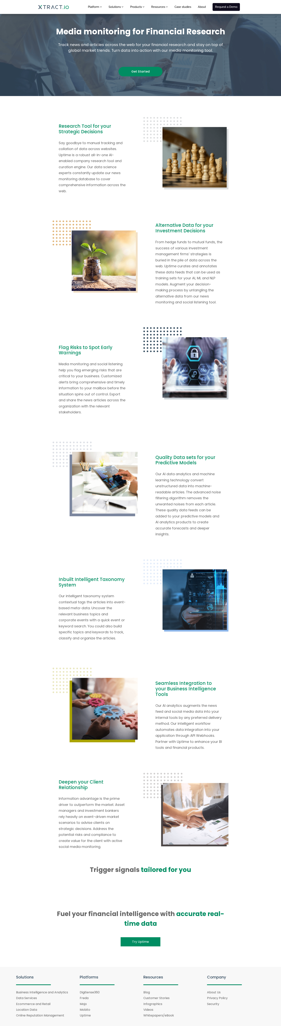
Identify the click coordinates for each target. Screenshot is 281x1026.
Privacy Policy (217, 998)
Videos (148, 1009)
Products (136, 7)
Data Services (26, 998)
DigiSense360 (90, 992)
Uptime (85, 1015)
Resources (158, 7)
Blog (146, 992)
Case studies (183, 7)
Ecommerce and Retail (33, 1004)
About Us (214, 992)
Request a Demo (226, 7)
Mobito (85, 1009)
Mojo (83, 1004)
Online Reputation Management (40, 1015)
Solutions (115, 7)
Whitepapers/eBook (158, 1015)
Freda (84, 998)
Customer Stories (156, 998)
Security (213, 1004)
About (202, 7)
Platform (94, 7)
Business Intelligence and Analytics (42, 992)
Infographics (152, 1004)
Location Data (26, 1009)
